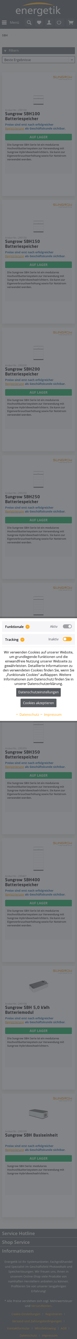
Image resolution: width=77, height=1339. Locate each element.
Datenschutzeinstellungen (38, 692)
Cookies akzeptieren (38, 703)
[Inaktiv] (67, 639)
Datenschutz (29, 714)
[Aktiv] (67, 626)
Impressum (52, 714)
